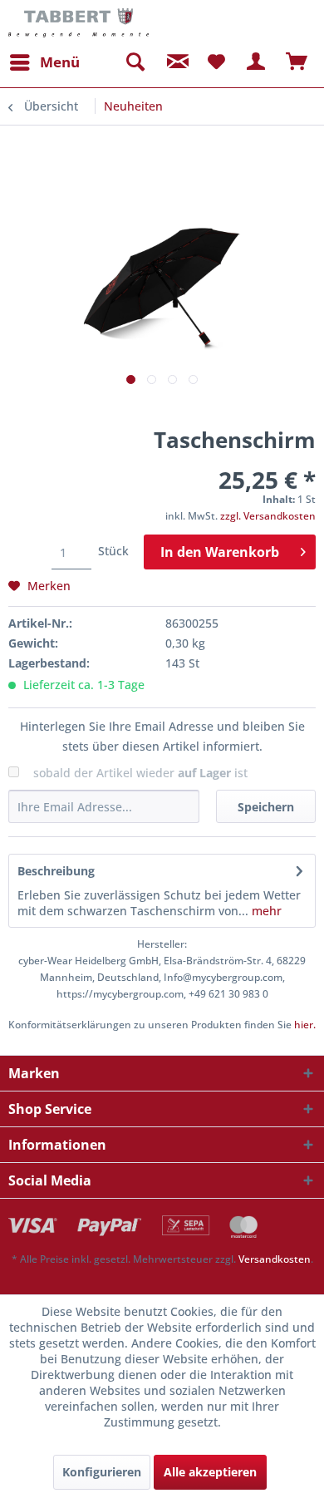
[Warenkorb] (297, 62)
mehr (265, 911)
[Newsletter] (175, 62)
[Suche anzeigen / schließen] (134, 62)
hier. (305, 1025)
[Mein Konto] (256, 62)
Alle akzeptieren (210, 1472)
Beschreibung (56, 871)
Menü (60, 61)
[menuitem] (44, 62)
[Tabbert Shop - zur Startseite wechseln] (78, 22)
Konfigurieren (101, 1472)
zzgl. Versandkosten (268, 516)
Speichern (266, 807)
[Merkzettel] (216, 62)
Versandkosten (274, 1259)
